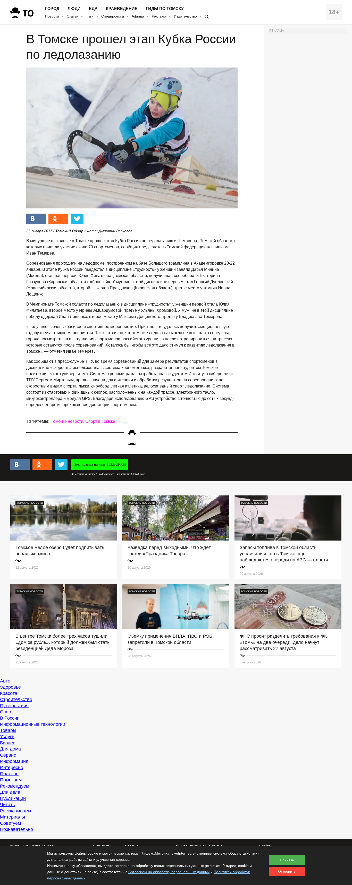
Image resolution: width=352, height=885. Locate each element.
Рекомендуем (14, 786)
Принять (287, 860)
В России (10, 718)
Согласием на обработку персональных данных (168, 872)
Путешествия (14, 705)
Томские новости (67, 421)
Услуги (7, 736)
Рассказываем (15, 810)
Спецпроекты (112, 16)
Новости (52, 16)
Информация (14, 761)
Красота (8, 693)
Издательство (185, 16)
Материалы (12, 817)
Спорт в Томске (100, 421)
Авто (5, 681)
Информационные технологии (32, 724)
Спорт (6, 711)
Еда (93, 9)
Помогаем (11, 779)
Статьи (72, 16)
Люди (74, 9)
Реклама (159, 16)
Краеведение (122, 9)
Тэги (90, 16)
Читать (7, 804)
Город (52, 9)
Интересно (11, 767)
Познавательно (16, 829)
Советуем (10, 823)
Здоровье (10, 687)
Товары (8, 730)
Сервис (8, 755)
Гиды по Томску (165, 9)
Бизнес (7, 742)
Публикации (13, 798)
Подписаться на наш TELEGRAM (99, 464)
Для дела (10, 792)
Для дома (10, 749)
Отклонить (287, 871)
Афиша (138, 16)
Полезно (9, 773)
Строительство (16, 699)
